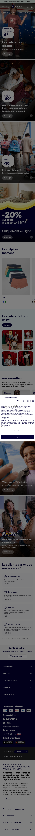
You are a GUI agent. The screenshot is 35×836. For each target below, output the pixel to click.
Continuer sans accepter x (10, 397)
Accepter (17, 437)
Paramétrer (17, 431)
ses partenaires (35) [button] (10, 406)
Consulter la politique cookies (9, 427)
